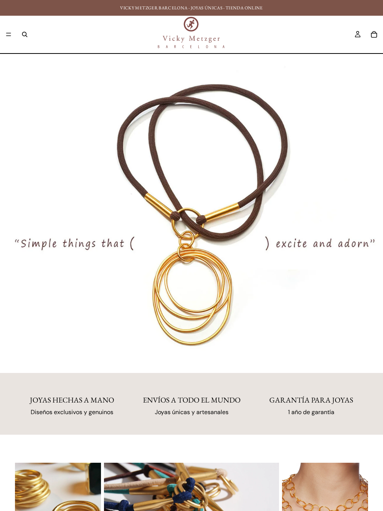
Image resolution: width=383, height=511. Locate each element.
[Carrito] (374, 34)
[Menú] (8, 34)
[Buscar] (24, 34)
